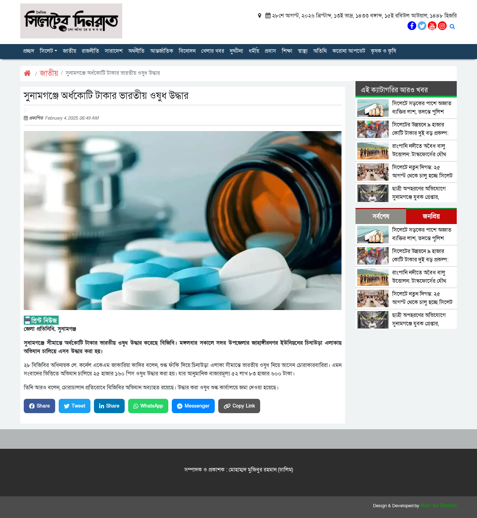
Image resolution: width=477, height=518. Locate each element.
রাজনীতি (90, 51)
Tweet (78, 406)
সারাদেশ (114, 51)
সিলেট (46, 51)
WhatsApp (151, 406)
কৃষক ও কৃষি (383, 51)
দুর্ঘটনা (236, 51)
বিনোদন (187, 51)
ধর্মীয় (254, 51)
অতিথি (320, 51)
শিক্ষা (287, 51)
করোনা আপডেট (348, 51)
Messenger (197, 406)
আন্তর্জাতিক (161, 51)
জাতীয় (69, 51)
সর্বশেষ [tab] (381, 217)
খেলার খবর (212, 51)
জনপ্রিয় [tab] (431, 217)
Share (43, 406)
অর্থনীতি (136, 51)
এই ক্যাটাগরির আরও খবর (394, 90)
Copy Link (244, 406)
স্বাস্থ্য (303, 51)
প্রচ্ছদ (28, 51)
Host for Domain (438, 506)
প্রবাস (270, 51)
